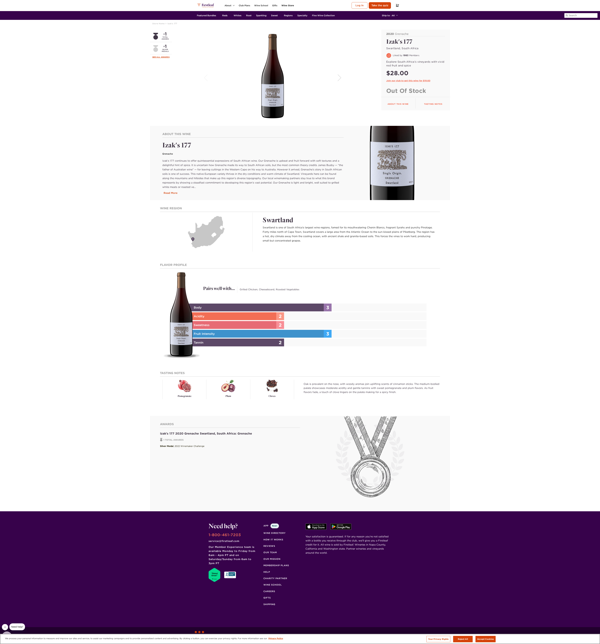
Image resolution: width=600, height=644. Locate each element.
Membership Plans (276, 565)
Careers (269, 591)
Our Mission (271, 559)
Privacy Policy (275, 638)
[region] (300, 639)
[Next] (340, 77)
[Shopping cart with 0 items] (397, 5)
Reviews (269, 546)
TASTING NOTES (433, 104)
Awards (165, 57)
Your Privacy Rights (438, 639)
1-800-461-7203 (225, 535)
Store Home (158, 23)
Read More (171, 192)
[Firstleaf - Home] (206, 5)
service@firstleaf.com (224, 541)
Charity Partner (275, 578)
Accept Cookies (485, 639)
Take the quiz (379, 5)
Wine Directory (274, 533)
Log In (359, 5)
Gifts (267, 597)
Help (266, 572)
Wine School (272, 585)
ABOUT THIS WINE (398, 104)
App (270, 525)
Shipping (269, 604)
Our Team (270, 552)
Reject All (463, 639)
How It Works (273, 539)
